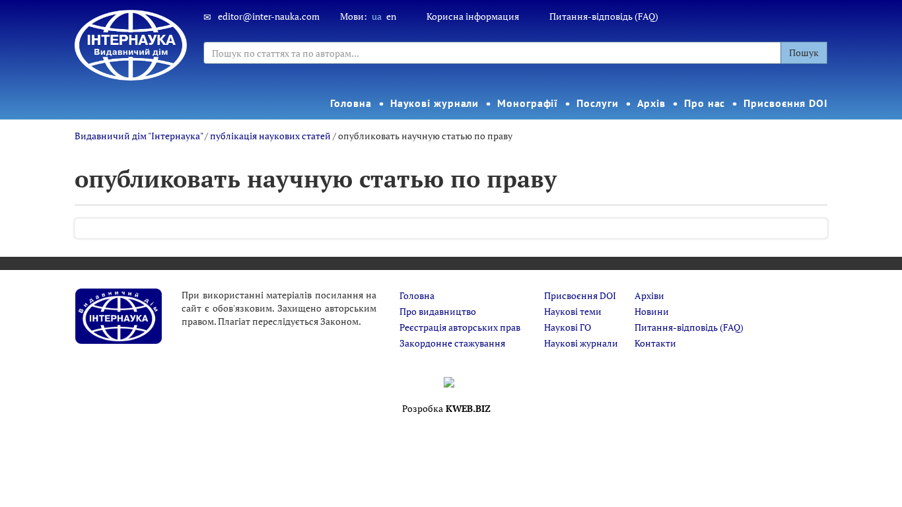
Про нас (704, 103)
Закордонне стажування (452, 343)
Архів (651, 103)
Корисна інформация (473, 16)
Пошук (804, 52)
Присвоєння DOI (786, 103)
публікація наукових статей (270, 135)
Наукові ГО (567, 327)
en (391, 16)
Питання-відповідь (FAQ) (603, 16)
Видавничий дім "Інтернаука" (139, 135)
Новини (652, 311)
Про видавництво (437, 311)
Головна (350, 103)
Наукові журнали (434, 103)
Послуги (597, 103)
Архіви (649, 295)
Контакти (655, 343)
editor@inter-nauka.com (269, 16)
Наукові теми (573, 311)
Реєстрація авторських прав (459, 327)
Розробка (446, 408)
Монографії (527, 103)
